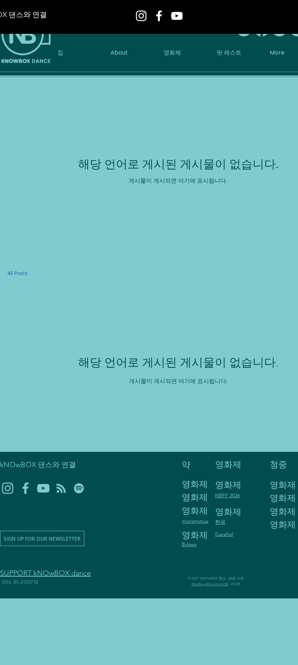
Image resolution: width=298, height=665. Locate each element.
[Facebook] (159, 16)
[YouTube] (177, 16)
